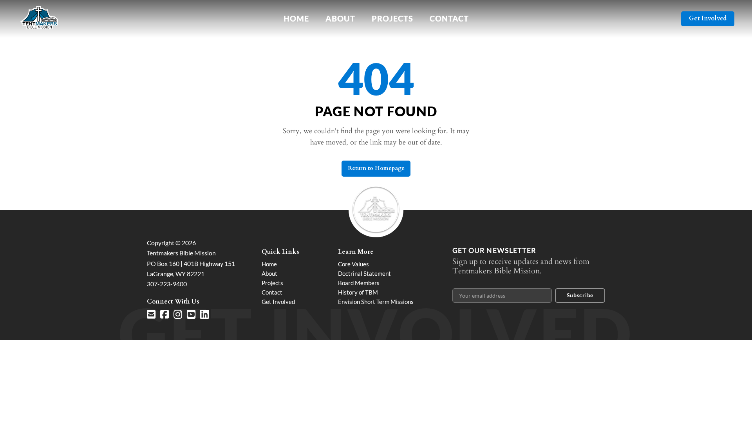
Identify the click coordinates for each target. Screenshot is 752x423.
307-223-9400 (167, 283)
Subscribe (580, 295)
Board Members (359, 282)
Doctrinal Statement (364, 273)
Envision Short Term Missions (376, 301)
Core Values (353, 264)
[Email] (151, 314)
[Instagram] (178, 314)
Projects (392, 18)
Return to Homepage (376, 168)
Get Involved (708, 18)
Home (296, 18)
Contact (449, 18)
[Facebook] (164, 314)
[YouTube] (191, 314)
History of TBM (358, 292)
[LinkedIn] (204, 314)
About (340, 18)
